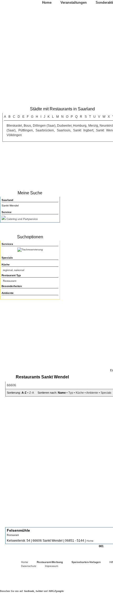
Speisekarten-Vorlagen (86, 562)
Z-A (31, 392)
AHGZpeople (56, 591)
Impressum (51, 566)
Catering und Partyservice (22, 219)
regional (8, 270)
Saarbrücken (44, 130)
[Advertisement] (29, 335)
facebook (29, 591)
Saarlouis (63, 130)
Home (47, 2)
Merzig (93, 125)
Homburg (79, 125)
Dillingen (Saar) (44, 125)
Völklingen (14, 135)
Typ (70, 392)
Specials (106, 392)
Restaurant (9, 280)
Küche (80, 392)
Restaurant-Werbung (50, 562)
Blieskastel (14, 125)
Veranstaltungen (73, 2)
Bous (27, 125)
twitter (39, 591)
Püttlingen (25, 130)
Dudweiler (64, 125)
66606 (11, 385)
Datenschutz (28, 566)
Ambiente (92, 392)
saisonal (19, 270)
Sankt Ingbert (83, 130)
